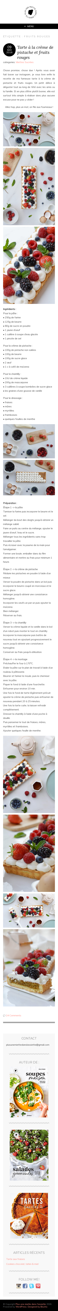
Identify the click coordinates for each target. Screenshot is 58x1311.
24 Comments (13, 1015)
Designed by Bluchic (37, 1306)
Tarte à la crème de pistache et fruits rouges (35, 52)
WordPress (21, 1306)
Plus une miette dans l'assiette (31, 1304)
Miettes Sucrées (25, 62)
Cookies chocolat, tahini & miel (22, 1264)
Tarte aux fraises (15, 1259)
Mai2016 (9, 51)
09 (9, 47)
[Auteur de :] (29, 1092)
